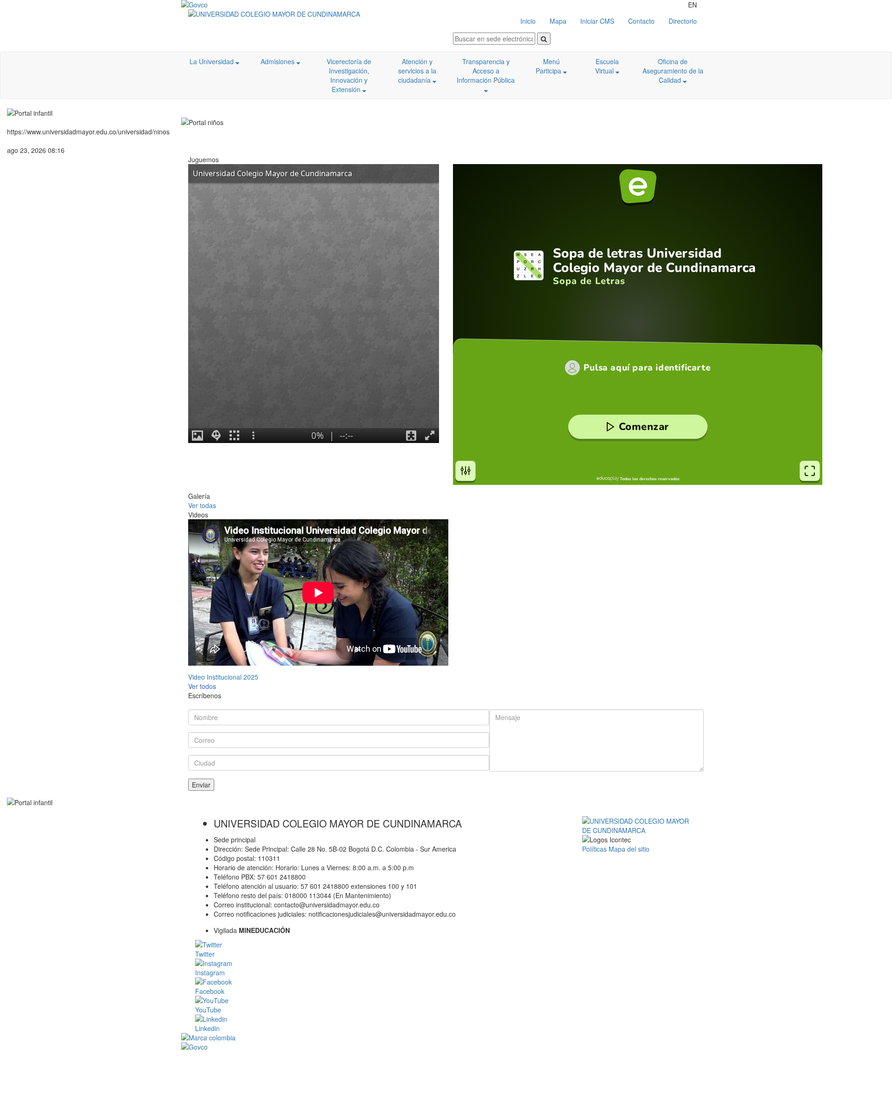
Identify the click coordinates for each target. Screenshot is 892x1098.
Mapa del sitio (629, 848)
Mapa (558, 21)
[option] (317, 600)
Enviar (201, 784)
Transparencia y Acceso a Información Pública (486, 71)
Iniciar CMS (597, 21)
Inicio (528, 21)
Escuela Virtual (607, 66)
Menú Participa (549, 66)
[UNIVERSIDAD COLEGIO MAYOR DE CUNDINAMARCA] (317, 14)
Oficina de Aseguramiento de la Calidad (673, 71)
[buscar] (544, 39)
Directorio (683, 21)
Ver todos (202, 686)
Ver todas (202, 505)
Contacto (641, 21)
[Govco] (225, 4)
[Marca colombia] (446, 1037)
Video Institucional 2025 (223, 676)
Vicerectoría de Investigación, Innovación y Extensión (349, 75)
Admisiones (278, 61)
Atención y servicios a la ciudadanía (417, 71)
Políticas (595, 848)
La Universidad (213, 61)
